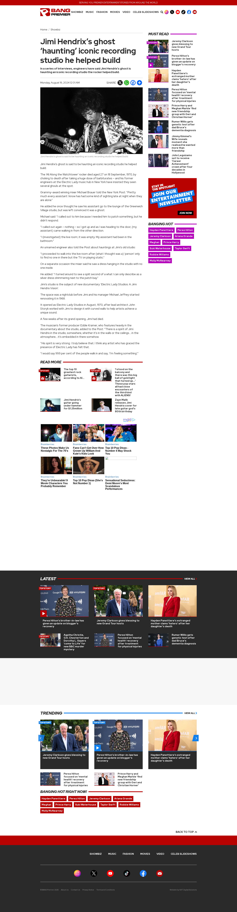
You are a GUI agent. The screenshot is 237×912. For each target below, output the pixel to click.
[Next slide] (196, 738)
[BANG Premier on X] (172, 12)
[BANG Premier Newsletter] (195, 12)
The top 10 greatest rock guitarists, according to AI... (74, 374)
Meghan (154, 242)
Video (126, 12)
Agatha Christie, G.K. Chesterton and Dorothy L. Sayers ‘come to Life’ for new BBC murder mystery (76, 642)
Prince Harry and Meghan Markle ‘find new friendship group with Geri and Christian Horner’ (184, 111)
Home (43, 29)
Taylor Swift (182, 248)
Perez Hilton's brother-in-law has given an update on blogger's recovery (184, 60)
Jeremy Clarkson (160, 236)
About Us (65, 890)
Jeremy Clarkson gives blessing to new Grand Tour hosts (182, 45)
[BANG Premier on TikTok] (183, 12)
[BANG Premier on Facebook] (189, 12)
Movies (115, 12)
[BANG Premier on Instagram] (166, 12)
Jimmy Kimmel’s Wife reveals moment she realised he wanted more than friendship (183, 143)
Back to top (185, 832)
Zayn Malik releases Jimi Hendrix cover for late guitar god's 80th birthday (126, 405)
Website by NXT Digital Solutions (183, 890)
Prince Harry (171, 242)
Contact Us (75, 890)
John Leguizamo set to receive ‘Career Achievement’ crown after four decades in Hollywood (182, 164)
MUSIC (90, 12)
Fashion (102, 12)
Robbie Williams (159, 254)
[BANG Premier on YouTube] (178, 12)
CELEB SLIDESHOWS (146, 12)
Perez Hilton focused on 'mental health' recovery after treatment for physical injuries (184, 95)
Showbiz (77, 12)
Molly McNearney (160, 260)
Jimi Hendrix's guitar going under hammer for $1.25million (73, 404)
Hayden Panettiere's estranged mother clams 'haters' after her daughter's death (184, 78)
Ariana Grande (184, 236)
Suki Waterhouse (160, 248)
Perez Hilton (185, 230)
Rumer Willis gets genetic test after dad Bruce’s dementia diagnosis (184, 126)
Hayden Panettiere (161, 230)
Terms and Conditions (105, 890)
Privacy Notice (88, 890)
